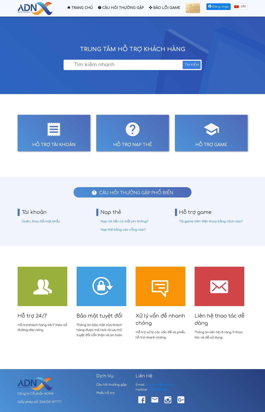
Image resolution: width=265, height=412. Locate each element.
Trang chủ (81, 8)
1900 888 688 (157, 389)
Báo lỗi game (166, 8)
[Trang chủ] (35, 7)
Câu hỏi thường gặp (122, 8)
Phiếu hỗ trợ (105, 393)
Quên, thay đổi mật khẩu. (41, 221)
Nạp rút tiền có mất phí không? (124, 221)
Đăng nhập (220, 6)
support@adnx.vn (160, 385)
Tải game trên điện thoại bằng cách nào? (211, 221)
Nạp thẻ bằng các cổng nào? (123, 229)
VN (243, 6)
